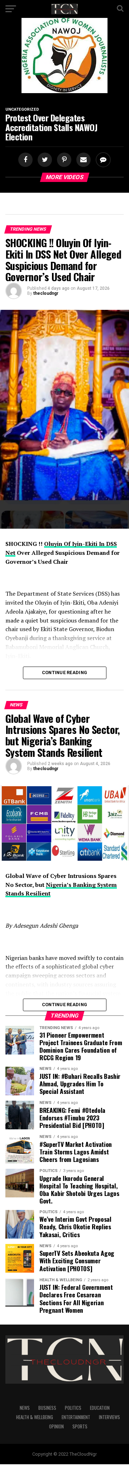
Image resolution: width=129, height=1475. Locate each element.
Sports (79, 1426)
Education (100, 1407)
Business (47, 1407)
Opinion (56, 1426)
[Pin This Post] (63, 160)
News (25, 1407)
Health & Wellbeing (34, 1417)
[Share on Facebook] (26, 160)
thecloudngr (45, 293)
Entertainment (76, 1417)
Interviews (109, 1417)
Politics (73, 1407)
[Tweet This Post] (43, 160)
